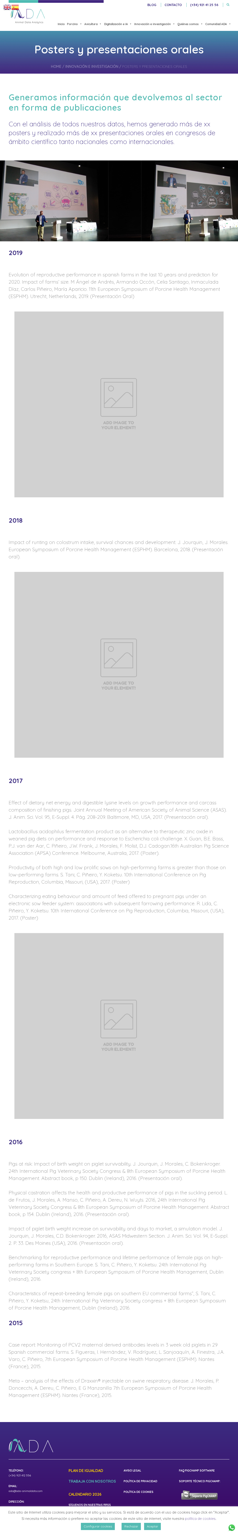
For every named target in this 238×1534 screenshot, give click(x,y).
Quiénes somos (188, 24)
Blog (151, 5)
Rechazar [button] (131, 1526)
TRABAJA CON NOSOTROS (92, 1481)
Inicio (61, 24)
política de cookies (200, 1518)
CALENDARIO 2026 (85, 1494)
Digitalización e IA (116, 24)
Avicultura (90, 24)
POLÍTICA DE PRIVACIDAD (140, 1481)
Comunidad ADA (216, 24)
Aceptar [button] (152, 1526)
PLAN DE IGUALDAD (86, 1471)
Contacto (173, 5)
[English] (7, 7)
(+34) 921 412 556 (20, 1475)
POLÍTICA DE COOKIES (138, 1492)
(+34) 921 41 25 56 (204, 5)
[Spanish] (15, 7)
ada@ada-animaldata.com (26, 1491)
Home (56, 66)
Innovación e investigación (152, 24)
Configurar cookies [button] (98, 1526)
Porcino (72, 24)
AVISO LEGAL (132, 1470)
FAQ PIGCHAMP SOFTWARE (197, 1470)
